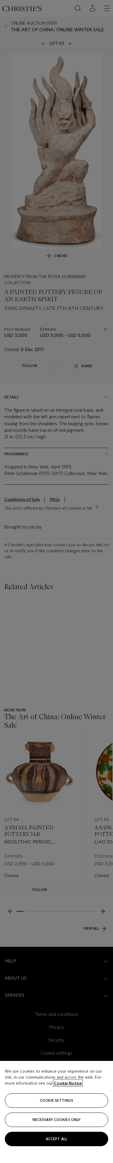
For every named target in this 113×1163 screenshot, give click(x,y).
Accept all (56, 1139)
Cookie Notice (68, 1083)
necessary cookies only (57, 1119)
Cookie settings (56, 1100)
